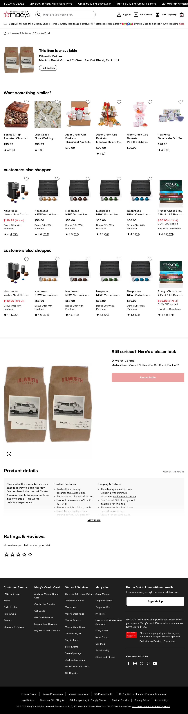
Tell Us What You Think (77, 666)
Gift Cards (39, 611)
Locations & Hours (74, 600)
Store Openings (73, 653)
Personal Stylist (73, 633)
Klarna (7, 600)
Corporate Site (102, 607)
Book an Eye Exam (75, 660)
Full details (48, 67)
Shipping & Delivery (14, 627)
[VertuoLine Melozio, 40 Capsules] (48, 191)
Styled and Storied (105, 657)
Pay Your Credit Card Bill (47, 630)
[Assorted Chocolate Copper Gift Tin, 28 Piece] (17, 114)
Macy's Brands (73, 620)
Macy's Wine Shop (75, 627)
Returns (8, 620)
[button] (48, 404)
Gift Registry (71, 673)
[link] (17, 142)
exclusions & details (124, 496)
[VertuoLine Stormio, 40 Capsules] (109, 191)
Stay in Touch (72, 640)
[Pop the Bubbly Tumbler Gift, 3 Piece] (140, 114)
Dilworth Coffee (50, 56)
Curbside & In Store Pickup (79, 594)
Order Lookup (11, 607)
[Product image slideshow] (48, 404)
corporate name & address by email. (151, 706)
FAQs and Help (11, 594)
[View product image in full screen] (9, 454)
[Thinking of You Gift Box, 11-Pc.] (78, 114)
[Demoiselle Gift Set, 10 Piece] (171, 114)
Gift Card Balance (43, 617)
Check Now (169, 641)
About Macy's (102, 594)
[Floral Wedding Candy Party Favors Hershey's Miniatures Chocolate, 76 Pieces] (48, 114)
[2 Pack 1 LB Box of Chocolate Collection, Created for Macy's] (171, 191)
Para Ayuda (10, 614)
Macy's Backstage (74, 614)
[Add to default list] (26, 102)
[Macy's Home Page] (17, 14)
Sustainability (102, 650)
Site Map (100, 644)
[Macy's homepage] (5, 33)
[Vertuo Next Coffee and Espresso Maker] (17, 191)
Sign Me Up (155, 601)
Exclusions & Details (150, 641)
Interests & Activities (20, 33)
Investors (99, 614)
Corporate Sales (103, 600)
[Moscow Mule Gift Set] (109, 114)
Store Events (71, 647)
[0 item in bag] (181, 14)
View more (94, 519)
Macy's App (71, 607)
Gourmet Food (42, 33)
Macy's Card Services (45, 624)
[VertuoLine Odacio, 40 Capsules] (140, 191)
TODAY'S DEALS (14, 3)
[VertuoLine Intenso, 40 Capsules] (78, 191)
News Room (101, 637)
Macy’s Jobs (101, 630)
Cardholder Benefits (44, 604)
